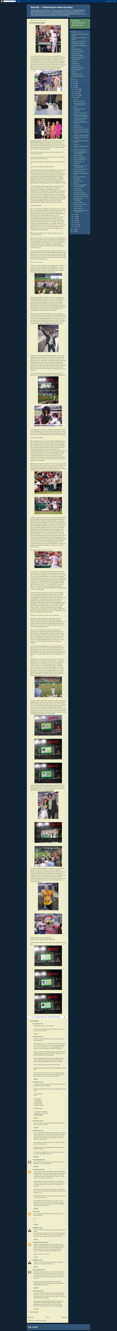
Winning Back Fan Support (80, 204)
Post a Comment (34, 1312)
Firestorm (75, 99)
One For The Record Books (80, 112)
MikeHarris (36, 1227)
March (75, 222)
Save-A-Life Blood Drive (79, 159)
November (76, 91)
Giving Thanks (77, 125)
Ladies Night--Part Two (79, 171)
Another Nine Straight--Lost (80, 150)
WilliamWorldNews (76, 69)
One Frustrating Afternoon (79, 176)
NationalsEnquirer (76, 65)
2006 (74, 231)
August (76, 97)
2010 (74, 83)
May (75, 218)
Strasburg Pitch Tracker (78, 51)
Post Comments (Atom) (41, 1320)
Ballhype (74, 71)
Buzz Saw (76, 183)
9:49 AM (36, 1079)
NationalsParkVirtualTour (78, 43)
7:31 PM (36, 1257)
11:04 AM (36, 1166)
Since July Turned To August (80, 196)
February (76, 224)
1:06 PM (36, 1224)
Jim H (35, 1211)
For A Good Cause (78, 206)
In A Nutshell (76, 110)
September (77, 95)
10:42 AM (36, 1156)
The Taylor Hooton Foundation (80, 129)
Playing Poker (76, 178)
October (76, 93)
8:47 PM (36, 1266)
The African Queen (78, 25)
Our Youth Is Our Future (79, 192)
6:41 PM (36, 1239)
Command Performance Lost (80, 194)
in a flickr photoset (58, 1306)
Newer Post (31, 1317)
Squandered (76, 163)
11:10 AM (36, 1208)
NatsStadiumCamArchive (78, 76)
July (75, 214)
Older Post (64, 1317)
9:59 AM (36, 1118)
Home (47, 1317)
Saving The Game (77, 202)
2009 (74, 85)
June (75, 216)
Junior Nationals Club (78, 161)
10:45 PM (36, 1287)
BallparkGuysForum (77, 74)
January (76, 226)
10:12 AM (36, 1127)
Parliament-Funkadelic (36, 140)
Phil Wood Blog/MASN (77, 55)
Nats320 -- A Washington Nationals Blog (52, 7)
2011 (74, 81)
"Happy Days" (55, 254)
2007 (74, 229)
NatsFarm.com (75, 63)
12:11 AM (36, 1309)
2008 (74, 87)
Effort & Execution (78, 155)
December (76, 89)
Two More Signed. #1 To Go (80, 169)
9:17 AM (36, 1033)
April (75, 220)
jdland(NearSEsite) (76, 49)
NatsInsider (75, 61)
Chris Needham (38, 1159)
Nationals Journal (76, 53)
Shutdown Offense (78, 180)
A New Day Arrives (78, 208)
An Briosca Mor (38, 1169)
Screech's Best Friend (39, 1242)
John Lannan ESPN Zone (79, 157)
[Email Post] (64, 1017)
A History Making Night (79, 108)
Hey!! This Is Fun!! (78, 127)
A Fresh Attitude (77, 188)
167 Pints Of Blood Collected (80, 135)
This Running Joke (78, 190)
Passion (75, 106)
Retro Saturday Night (78, 101)
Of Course (76, 144)
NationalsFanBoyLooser (78, 67)
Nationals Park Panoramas (78, 41)
